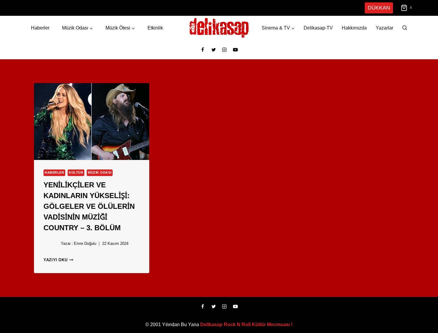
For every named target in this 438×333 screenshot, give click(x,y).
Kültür (73, 173)
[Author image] (51, 243)
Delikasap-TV (318, 28)
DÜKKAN (379, 7)
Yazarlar (384, 28)
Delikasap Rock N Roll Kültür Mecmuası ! (246, 324)
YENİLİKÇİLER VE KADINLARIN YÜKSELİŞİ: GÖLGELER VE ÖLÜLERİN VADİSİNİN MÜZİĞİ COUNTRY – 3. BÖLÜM (85, 205)
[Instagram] (224, 50)
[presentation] (91, 121)
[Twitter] (213, 50)
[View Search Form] (404, 28)
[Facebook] (202, 50)
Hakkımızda (354, 28)
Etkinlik (154, 28)
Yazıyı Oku (58, 260)
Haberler (40, 28)
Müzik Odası (95, 173)
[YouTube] (235, 50)
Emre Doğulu (83, 243)
